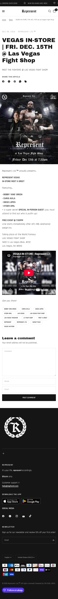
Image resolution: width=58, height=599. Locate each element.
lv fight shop (28, 318)
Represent (7, 322)
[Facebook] (3, 81)
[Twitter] (12, 516)
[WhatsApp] (20, 81)
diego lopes (39, 309)
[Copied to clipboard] (26, 81)
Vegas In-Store (9, 327)
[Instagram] (19, 516)
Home (4, 20)
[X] (9, 81)
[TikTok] (32, 516)
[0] (54, 11)
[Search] (49, 11)
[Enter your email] (53, 540)
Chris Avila (26, 309)
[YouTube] (25, 516)
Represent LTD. (22, 322)
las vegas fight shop (37, 314)
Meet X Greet (42, 318)
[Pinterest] (15, 81)
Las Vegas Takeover (11, 318)
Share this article (11, 77)
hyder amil (8, 314)
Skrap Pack (37, 322)
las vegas (20, 314)
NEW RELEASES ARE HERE (35, 3)
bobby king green (10, 309)
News (11, 20)
